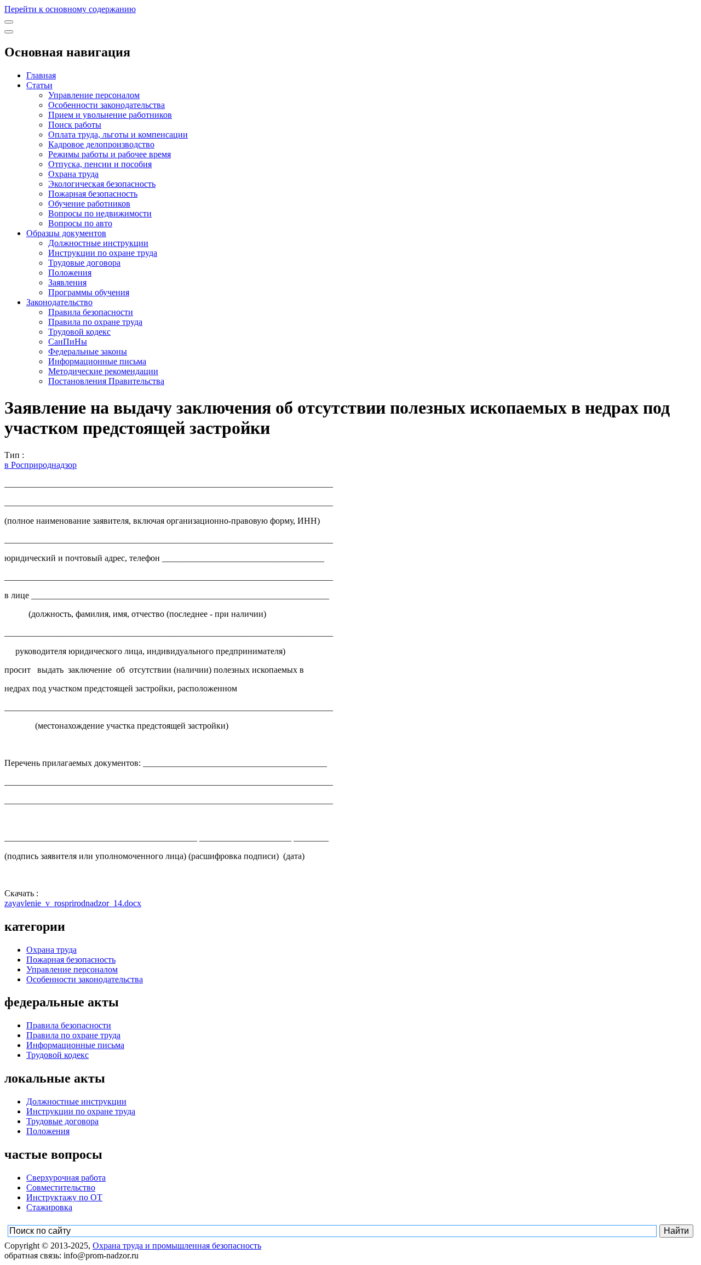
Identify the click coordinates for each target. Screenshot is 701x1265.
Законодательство (59, 302)
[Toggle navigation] (8, 22)
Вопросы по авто (80, 223)
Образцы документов (66, 233)
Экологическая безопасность (102, 183)
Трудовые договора (84, 262)
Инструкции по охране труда (102, 252)
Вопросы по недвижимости (100, 213)
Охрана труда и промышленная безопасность (177, 1245)
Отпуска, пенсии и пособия (100, 164)
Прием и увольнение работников (110, 114)
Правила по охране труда (95, 322)
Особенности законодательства (106, 105)
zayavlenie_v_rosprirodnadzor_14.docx (72, 903)
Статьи (39, 85)
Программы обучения (88, 292)
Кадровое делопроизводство (101, 144)
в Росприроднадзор (40, 465)
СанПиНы (67, 341)
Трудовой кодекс (79, 331)
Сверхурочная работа (66, 1177)
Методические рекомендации (103, 371)
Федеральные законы (87, 351)
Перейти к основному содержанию (70, 9)
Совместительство (60, 1187)
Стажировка (49, 1207)
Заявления (67, 282)
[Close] (8, 31)
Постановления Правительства (106, 381)
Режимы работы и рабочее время (109, 154)
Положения (69, 272)
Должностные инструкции (98, 243)
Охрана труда (73, 174)
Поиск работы (74, 124)
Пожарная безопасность (92, 193)
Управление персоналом (94, 95)
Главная (41, 75)
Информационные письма (97, 361)
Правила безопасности (90, 312)
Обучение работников (89, 203)
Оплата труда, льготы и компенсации (118, 134)
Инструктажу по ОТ (64, 1197)
